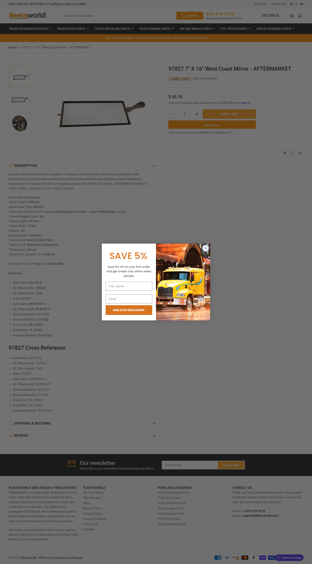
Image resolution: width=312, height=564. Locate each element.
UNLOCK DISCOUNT (129, 310)
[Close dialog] (205, 248)
